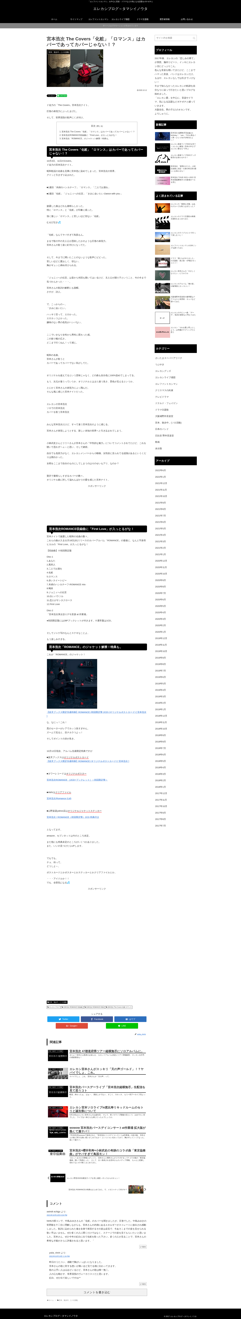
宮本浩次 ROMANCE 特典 (95, 1007)
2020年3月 (160, 619)
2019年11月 (161, 645)
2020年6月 (160, 599)
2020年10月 (161, 573)
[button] (194, 38)
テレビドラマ (162, 397)
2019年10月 (161, 651)
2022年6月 (160, 470)
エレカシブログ (54, 1007)
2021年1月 (160, 554)
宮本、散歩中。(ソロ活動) (58, 1002)
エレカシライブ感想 (165, 377)
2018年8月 (160, 741)
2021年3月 (160, 541)
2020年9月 (160, 580)
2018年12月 (161, 716)
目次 (93, 126)
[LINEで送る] (62, 95)
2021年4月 (160, 535)
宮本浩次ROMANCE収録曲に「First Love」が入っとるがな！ (89, 135)
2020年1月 (160, 632)
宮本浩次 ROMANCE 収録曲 (72, 1007)
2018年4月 (160, 767)
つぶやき (159, 364)
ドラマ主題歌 (162, 410)
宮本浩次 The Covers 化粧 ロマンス (120, 1007)
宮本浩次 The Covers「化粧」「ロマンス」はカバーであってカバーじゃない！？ (98, 131)
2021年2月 (160, 548)
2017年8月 (160, 819)
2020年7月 (160, 593)
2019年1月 (160, 709)
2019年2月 (160, 703)
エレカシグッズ (163, 371)
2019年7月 (160, 670)
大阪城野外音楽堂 (164, 416)
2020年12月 (161, 561)
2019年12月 (161, 638)
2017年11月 (161, 800)
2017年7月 (160, 825)
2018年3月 (160, 774)
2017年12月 (161, 793)
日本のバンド (162, 429)
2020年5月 (160, 606)
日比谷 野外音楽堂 (164, 435)
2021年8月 (160, 509)
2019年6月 (160, 677)
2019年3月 (160, 696)
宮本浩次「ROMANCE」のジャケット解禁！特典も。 (86, 138)
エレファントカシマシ (166, 384)
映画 (157, 442)
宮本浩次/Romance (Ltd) (59, 798)
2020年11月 (161, 567)
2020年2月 (160, 625)
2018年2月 (160, 780)
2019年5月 (160, 683)
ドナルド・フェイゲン (166, 403)
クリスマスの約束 (164, 390)
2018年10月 (161, 728)
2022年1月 (160, 477)
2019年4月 (160, 690)
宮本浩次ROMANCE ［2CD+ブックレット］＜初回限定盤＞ (77, 780)
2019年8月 (160, 664)
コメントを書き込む (96, 1292)
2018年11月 (161, 722)
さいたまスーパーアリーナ (168, 358)
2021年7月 (160, 515)
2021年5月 (160, 528)
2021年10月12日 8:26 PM (57, 1215)
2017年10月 (161, 806)
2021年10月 (161, 496)
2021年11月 (161, 490)
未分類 (158, 448)
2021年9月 (160, 502)
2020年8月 (160, 586)
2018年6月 (160, 754)
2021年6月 (160, 522)
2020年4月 (160, 612)
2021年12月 (161, 483)
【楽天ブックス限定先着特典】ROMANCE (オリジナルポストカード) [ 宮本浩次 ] (88, 761)
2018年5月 (160, 761)
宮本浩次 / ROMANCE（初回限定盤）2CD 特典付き (73, 817)
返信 (144, 1247)
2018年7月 (160, 748)
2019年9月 (160, 657)
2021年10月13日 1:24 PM (59, 1256)
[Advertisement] (97, 507)
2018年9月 (160, 735)
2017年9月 (160, 813)
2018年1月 (160, 787)
